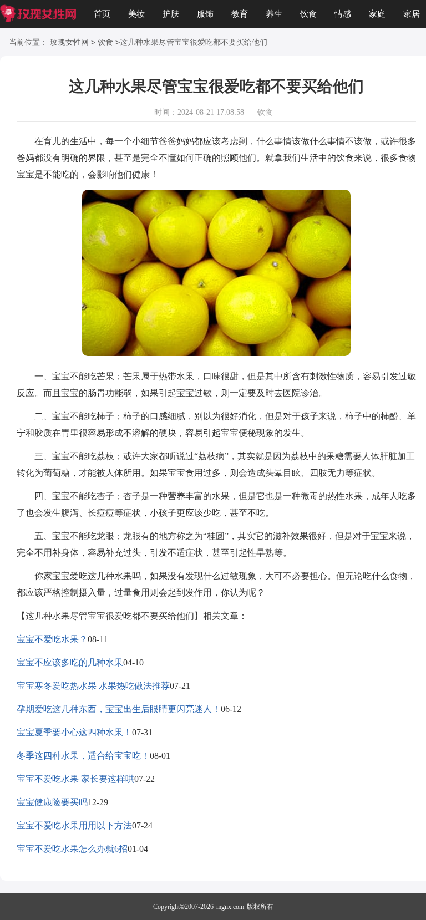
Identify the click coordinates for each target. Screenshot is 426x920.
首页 (102, 13)
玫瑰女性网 (69, 42)
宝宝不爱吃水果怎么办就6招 (72, 848)
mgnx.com (230, 907)
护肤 (171, 13)
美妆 (136, 13)
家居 (411, 13)
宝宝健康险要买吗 (52, 802)
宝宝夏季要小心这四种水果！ (74, 732)
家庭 (377, 13)
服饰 (205, 13)
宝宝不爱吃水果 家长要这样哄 (75, 779)
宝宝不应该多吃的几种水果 (70, 662)
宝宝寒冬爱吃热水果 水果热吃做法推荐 (93, 685)
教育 (239, 13)
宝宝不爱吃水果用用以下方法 (74, 825)
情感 (342, 13)
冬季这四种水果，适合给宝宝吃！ (83, 755)
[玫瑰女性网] (38, 14)
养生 (274, 13)
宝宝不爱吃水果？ (52, 639)
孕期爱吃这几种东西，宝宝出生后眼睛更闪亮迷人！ (119, 709)
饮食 (308, 13)
